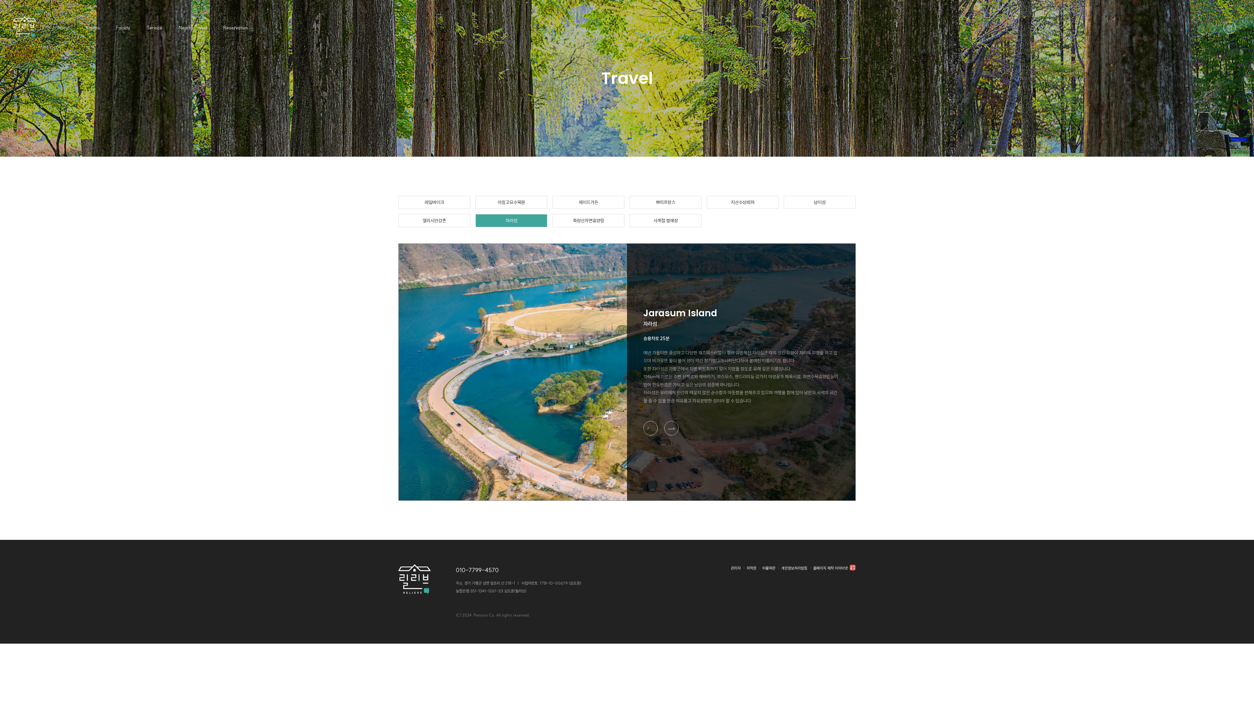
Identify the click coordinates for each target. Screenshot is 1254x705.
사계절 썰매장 (665, 221)
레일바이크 (434, 202)
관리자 (736, 568)
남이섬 (820, 202)
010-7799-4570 (477, 570)
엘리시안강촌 (434, 221)
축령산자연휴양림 (588, 221)
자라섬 (511, 221)
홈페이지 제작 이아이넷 (831, 568)
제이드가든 (588, 202)
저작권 (751, 568)
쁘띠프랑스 (665, 202)
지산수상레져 (742, 202)
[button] (650, 428)
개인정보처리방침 (794, 568)
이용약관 (768, 568)
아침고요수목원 (511, 202)
